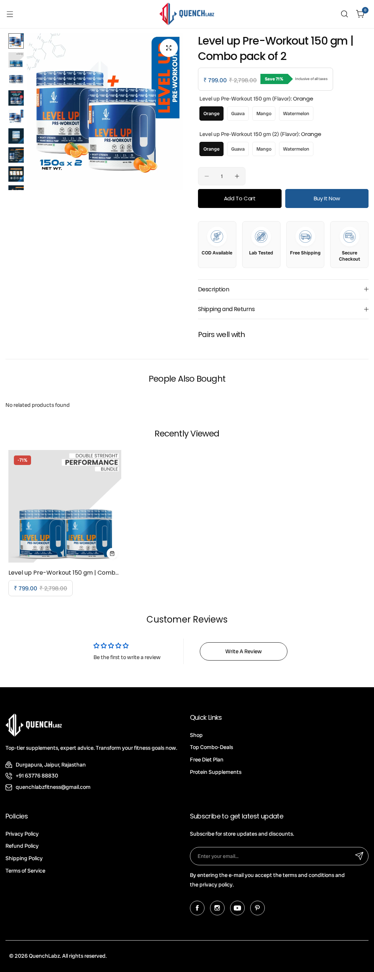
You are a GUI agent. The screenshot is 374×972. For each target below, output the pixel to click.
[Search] (344, 14)
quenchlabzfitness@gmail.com (53, 787)
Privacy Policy (22, 833)
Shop (196, 735)
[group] (105, 111)
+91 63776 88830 (37, 775)
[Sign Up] (359, 856)
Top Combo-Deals (211, 747)
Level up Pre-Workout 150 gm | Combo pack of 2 (64, 572)
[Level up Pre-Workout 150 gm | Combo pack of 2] (64, 506)
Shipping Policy (24, 858)
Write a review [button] (243, 651)
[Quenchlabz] (187, 14)
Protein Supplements (215, 772)
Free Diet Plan (207, 759)
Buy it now (327, 198)
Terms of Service (25, 870)
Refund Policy (22, 846)
